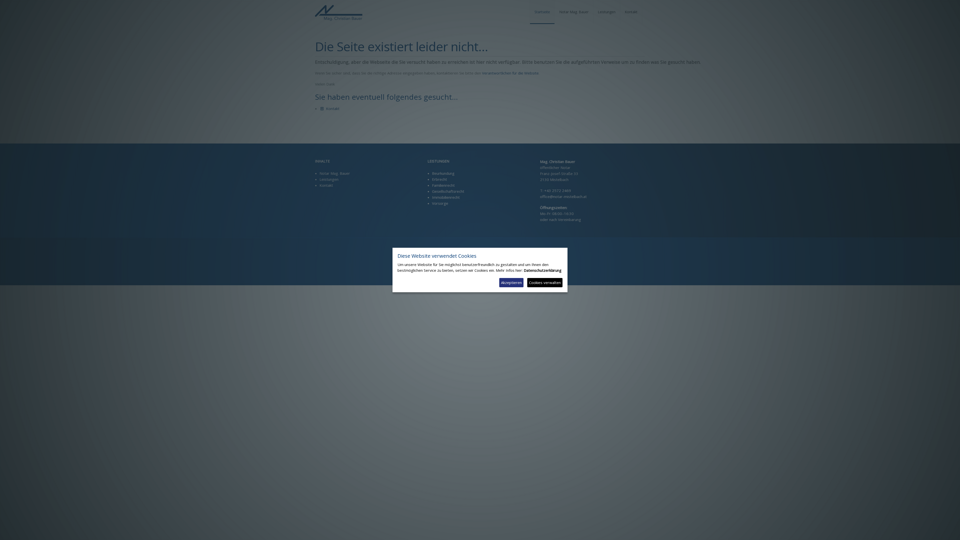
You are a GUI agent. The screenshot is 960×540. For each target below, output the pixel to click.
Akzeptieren (511, 282)
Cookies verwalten (545, 282)
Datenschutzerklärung (543, 270)
